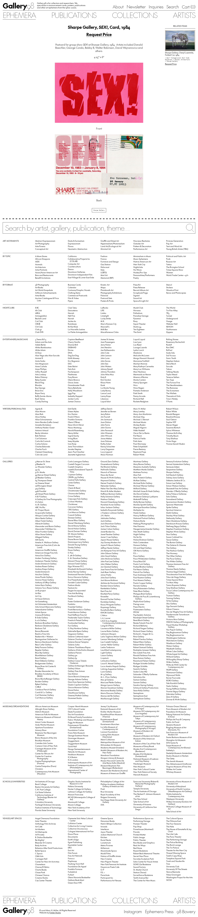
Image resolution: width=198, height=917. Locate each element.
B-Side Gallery (41, 617)
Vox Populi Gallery (174, 629)
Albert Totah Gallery (44, 521)
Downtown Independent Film (80, 274)
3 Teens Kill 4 (40, 339)
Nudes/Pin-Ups (140, 272)
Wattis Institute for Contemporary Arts (175, 795)
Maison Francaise (75, 794)
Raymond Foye (139, 452)
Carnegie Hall (41, 859)
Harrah (71, 313)
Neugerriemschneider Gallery (146, 529)
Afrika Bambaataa (43, 347)
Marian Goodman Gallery (112, 688)
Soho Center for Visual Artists (145, 861)
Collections (134, 15)
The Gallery (171, 548)
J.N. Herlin (105, 515)
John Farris (105, 425)
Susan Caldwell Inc (174, 537)
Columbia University (44, 802)
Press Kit (136, 284)
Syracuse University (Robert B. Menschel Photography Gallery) (146, 783)
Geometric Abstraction (77, 249)
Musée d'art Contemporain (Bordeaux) (145, 750)
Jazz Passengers (108, 342)
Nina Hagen (138, 388)
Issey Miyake (73, 441)
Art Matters (40, 829)
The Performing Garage (176, 839)
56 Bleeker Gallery (43, 477)
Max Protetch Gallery (142, 477)
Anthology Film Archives (45, 823)
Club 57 (38, 329)
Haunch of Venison (109, 472)
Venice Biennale (173, 872)
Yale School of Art (173, 811)
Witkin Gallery (172, 662)
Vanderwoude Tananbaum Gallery (177, 615)
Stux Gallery (171, 534)
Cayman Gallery (75, 474)
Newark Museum (140, 774)
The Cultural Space (174, 818)
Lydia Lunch (138, 350)
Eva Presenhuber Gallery (78, 580)
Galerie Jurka (74, 644)
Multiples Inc (138, 510)
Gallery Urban (74, 668)
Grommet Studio (75, 698)
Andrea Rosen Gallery (44, 566)
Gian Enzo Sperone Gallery (79, 682)
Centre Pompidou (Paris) (45, 766)
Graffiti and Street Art (110, 241)
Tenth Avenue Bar (140, 878)
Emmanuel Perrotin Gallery (79, 574)
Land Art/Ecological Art (111, 246)
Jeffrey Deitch (106, 408)
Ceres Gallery (74, 482)
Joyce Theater (107, 832)
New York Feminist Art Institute (113, 864)
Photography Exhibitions (111, 293)
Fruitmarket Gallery (76, 623)
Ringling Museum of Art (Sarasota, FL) (176, 728)
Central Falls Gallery (77, 480)
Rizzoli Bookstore (140, 850)
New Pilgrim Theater (109, 861)
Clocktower (72, 504)
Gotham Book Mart (76, 880)
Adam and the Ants (43, 342)
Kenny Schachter (108, 446)
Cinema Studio (41, 878)
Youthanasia (171, 329)
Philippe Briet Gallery (142, 594)
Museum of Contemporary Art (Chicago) (146, 707)
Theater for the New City (176, 850)
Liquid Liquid (139, 339)
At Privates (39, 834)
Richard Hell (138, 399)
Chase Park (40, 872)
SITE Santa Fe (172, 743)
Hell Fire (71, 316)
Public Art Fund (172, 722)
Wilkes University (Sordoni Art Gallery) (179, 802)
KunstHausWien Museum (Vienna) (111, 715)
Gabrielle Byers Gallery (78, 631)
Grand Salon (73, 690)
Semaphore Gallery (141, 698)
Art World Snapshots (44, 290)
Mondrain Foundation (110, 755)
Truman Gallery (173, 595)
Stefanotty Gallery (174, 518)
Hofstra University (75, 786)
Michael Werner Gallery (143, 486)
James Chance (74, 401)
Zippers (169, 332)
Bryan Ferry (40, 393)
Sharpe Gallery (99, 210)
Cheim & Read (74, 488)
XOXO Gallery (172, 680)
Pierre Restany (139, 449)
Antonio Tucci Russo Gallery (47, 588)
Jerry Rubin (105, 414)
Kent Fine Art (106, 591)
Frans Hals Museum (76, 733)
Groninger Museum (76, 738)
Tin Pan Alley (172, 310)
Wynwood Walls (173, 675)
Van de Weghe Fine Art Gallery (179, 612)
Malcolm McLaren (141, 355)
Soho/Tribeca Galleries (176, 494)
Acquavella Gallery (43, 513)
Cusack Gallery (74, 515)
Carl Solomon (41, 438)
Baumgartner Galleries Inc (46, 639)
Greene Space (107, 818)
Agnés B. (39, 408)
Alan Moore (40, 411)
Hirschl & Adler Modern (111, 491)
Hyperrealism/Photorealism (113, 243)
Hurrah (71, 318)
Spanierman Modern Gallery (178, 502)
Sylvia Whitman (173, 430)
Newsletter (136, 6)
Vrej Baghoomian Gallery (177, 632)
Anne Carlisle (41, 366)
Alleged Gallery (42, 537)
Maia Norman (107, 454)
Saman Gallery (139, 679)
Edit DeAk (72, 408)
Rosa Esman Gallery (142, 658)
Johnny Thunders (108, 371)
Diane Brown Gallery (77, 539)
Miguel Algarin (140, 427)
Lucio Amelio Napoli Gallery (113, 666)
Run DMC (170, 347)
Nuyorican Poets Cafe (110, 867)
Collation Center (75, 823)
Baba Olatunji (41, 377)
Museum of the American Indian (144, 739)
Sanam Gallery (139, 682)
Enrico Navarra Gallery (78, 577)
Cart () (188, 6)
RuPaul (169, 350)
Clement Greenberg (43, 452)
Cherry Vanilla (74, 342)
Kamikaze (72, 324)
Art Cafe (38, 826)
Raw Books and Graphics (144, 842)
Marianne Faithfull (141, 361)
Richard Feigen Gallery (143, 628)
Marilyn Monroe (140, 363)
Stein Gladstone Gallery (176, 521)
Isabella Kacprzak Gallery (112, 510)
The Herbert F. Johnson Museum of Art (147, 795)
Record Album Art (141, 290)
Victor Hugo (171, 441)
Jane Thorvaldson (75, 446)
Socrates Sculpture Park (143, 859)
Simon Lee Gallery (174, 483)
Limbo (103, 313)
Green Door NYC (75, 882)
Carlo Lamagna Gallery (78, 461)
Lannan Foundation (109, 732)
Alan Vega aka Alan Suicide (47, 355)
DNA (70, 353)
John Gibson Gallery (109, 553)
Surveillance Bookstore (143, 875)
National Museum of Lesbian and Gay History (145, 760)
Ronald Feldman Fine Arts (144, 655)
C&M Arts (39, 856)
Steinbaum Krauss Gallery (177, 523)
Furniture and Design (110, 261)
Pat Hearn (137, 435)
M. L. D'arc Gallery (109, 677)
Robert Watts (138, 454)
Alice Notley (40, 417)
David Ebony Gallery (77, 525)
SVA (102, 805)
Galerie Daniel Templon (78, 642)
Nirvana (137, 310)
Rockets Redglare (140, 401)
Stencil (169, 284)
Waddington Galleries (176, 638)
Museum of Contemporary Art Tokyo (146, 717)
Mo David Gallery (141, 494)
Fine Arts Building (75, 593)
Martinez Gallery (140, 461)
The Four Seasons (173, 823)
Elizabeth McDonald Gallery (80, 569)
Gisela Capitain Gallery (78, 684)
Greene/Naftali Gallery (78, 695)
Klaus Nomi (106, 382)
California (72, 256)
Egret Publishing (75, 842)
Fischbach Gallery (76, 596)
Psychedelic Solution (142, 615)
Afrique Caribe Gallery (45, 515)
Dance (71, 269)
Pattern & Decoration (142, 246)
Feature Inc (72, 588)
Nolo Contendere (140, 542)
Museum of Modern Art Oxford (146, 736)
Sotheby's (170, 750)
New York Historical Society (145, 772)
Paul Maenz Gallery (142, 580)
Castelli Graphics (75, 467)
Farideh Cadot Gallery (77, 582)
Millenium (105, 848)
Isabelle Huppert (75, 396)
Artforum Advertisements (45, 293)
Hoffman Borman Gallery (111, 494)
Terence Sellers (172, 377)
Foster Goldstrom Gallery (78, 601)
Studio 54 (137, 326)
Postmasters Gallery (141, 609)
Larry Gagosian (107, 449)
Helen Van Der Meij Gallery (112, 488)
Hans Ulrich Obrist (76, 425)
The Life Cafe (172, 834)
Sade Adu (170, 353)
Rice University (107, 791)
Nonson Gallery (140, 545)
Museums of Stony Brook (143, 746)
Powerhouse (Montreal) (143, 829)
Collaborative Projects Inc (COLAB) (79, 260)
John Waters (106, 366)
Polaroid (104, 295)
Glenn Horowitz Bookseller (79, 877)
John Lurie (105, 358)
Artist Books (40, 295)
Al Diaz (38, 353)
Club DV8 (39, 332)
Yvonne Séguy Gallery (175, 691)
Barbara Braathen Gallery (46, 623)
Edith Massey (73, 358)
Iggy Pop (72, 393)
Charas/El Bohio (42, 867)
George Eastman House (78, 735)
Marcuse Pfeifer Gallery (111, 682)
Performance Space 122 (143, 818)
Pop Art (169, 243)
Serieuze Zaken (173, 467)
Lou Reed (137, 344)
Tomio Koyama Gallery (176, 585)
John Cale (105, 353)
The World (170, 307)
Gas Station (106, 264)
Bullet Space (40, 850)
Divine (70, 350)
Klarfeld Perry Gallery (110, 594)
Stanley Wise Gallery (175, 515)
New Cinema (106, 859)
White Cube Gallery (174, 651)
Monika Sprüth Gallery (143, 504)
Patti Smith (138, 393)
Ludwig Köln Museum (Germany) (110, 735)
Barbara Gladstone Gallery (47, 625)
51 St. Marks (40, 472)
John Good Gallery (109, 556)
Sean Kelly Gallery (141, 690)
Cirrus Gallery (74, 496)
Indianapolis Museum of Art (80, 762)
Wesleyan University (175, 799)
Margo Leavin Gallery (110, 685)
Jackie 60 (72, 321)
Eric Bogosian (74, 361)
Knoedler (105, 596)
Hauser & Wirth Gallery (111, 477)
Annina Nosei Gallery (44, 580)
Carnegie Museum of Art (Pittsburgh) (45, 749)
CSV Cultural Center (76, 709)
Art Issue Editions (42, 598)
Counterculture (74, 266)
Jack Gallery (106, 521)
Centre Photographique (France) (45, 762)
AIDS (37, 261)
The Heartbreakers (174, 385)
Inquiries (156, 6)
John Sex (104, 363)
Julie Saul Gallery (108, 577)
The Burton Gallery (174, 542)
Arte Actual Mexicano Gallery (48, 607)
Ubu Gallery (171, 603)
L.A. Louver (105, 618)
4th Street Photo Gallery (45, 494)
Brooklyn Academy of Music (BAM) (47, 675)
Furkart (71, 874)
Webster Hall (172, 324)
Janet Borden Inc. (108, 531)
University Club (172, 866)
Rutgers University (108, 797)
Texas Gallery (172, 539)
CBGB (37, 324)
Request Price (99, 34)
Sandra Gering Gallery (143, 685)
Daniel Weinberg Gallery (79, 523)
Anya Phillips (40, 369)
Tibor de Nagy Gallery (176, 577)
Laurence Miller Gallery (111, 628)
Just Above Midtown (109, 580)
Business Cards (74, 284)
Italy (102, 270)
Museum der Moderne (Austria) (114, 770)
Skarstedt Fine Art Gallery (177, 488)
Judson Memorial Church (111, 834)
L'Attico (104, 615)
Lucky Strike (106, 318)
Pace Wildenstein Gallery (144, 558)
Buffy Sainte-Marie (43, 396)
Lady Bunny (106, 390)
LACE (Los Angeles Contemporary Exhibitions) (113, 622)
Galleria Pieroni (75, 652)
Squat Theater (139, 324)
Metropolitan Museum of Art (113, 742)
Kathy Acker (106, 444)
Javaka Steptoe (74, 449)
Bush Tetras (40, 399)
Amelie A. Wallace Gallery (46, 542)
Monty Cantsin (139, 380)
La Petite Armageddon (78, 332)
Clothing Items (74, 293)
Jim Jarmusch (106, 419)
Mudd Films (106, 853)
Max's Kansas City (108, 324)
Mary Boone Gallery (142, 464)
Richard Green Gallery (143, 631)
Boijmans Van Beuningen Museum (46, 734)
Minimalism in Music (142, 256)
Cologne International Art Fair (81, 831)
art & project (40, 590)
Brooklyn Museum (42, 740)
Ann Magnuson (41, 363)
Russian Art (171, 261)
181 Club (38, 310)
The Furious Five (173, 382)
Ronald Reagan (173, 414)
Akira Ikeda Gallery (43, 518)
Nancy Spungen (140, 382)
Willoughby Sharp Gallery (177, 659)
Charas (71, 485)
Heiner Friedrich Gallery (111, 483)
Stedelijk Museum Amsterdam (179, 753)
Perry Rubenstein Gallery (144, 588)
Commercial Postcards (77, 295)
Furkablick (72, 872)
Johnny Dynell (107, 369)
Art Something (41, 601)
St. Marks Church (140, 869)
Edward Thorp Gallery (77, 561)
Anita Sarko (40, 361)
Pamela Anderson (141, 390)
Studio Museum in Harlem (177, 756)
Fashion (104, 256)
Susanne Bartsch (173, 427)
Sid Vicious (171, 355)
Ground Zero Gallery (109, 461)
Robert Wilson (172, 408)
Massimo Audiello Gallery (144, 467)
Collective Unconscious (78, 828)
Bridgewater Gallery (44, 663)
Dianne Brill (73, 344)
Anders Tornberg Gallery (46, 558)
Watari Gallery (172, 646)
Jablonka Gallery (108, 518)
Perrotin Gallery (140, 585)
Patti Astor (137, 441)
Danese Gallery (74, 517)
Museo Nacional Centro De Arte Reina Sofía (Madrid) (113, 761)
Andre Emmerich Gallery (45, 563)
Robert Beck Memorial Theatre (146, 853)
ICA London (73, 760)
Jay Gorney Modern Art (111, 542)
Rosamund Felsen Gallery (144, 660)
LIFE (102, 310)
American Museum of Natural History (48, 718)
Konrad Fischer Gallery (110, 599)
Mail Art (104, 275)
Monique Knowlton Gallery (144, 507)
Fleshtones (72, 374)
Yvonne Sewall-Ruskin (175, 444)
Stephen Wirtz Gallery (175, 531)
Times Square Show (174, 270)
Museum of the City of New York (146, 743)
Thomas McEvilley (174, 433)
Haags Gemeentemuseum (79, 749)
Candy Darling (41, 401)
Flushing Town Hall (76, 864)
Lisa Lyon (137, 342)
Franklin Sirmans (75, 419)
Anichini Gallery (42, 574)
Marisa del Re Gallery (110, 696)
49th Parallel (40, 491)
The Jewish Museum (174, 761)
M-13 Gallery (106, 674)
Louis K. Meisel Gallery (110, 663)
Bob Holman (40, 435)
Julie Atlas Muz (107, 374)
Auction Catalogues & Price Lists (47, 299)
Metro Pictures (107, 845)
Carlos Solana (41, 444)
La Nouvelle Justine (76, 329)
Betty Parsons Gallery (44, 647)
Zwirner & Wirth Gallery (176, 699)
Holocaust (105, 267)
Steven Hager (172, 425)
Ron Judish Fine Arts (141, 652)
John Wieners (106, 433)
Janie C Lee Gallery (109, 537)
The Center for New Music (144, 880)
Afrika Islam (40, 350)
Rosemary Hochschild (175, 342)
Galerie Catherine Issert (78, 636)
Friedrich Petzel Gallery (78, 620)
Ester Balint (72, 366)
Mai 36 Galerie (107, 679)
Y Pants (169, 401)
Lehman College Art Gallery (80, 791)
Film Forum (72, 853)
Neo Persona (139, 526)
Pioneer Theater (140, 823)
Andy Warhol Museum (44, 724)
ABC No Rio (40, 507)
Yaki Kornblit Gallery (175, 683)
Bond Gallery (40, 658)
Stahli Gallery (172, 513)
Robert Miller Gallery (142, 644)
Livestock (105, 658)
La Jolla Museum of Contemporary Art (109, 728)
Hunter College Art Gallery (79, 789)
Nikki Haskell (139, 430)
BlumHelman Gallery (44, 655)
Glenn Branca (74, 380)
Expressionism (74, 243)
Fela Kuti (71, 369)
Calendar (72, 287)
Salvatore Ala (139, 677)
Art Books (39, 287)
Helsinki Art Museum (77, 752)
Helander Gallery (108, 486)
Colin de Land (41, 454)
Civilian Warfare (75, 501)
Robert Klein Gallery (142, 642)
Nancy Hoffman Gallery (143, 515)
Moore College (74, 805)
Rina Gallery (138, 636)
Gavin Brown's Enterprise (78, 676)
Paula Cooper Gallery (142, 583)
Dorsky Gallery (74, 547)
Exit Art (71, 850)
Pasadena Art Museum (176, 711)
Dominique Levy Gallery (78, 542)
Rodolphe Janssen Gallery (144, 650)
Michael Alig (139, 417)
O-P (102, 869)
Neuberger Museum (142, 763)
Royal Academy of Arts (110, 794)
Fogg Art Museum (75, 722)
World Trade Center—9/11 (177, 275)
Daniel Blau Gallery (76, 520)
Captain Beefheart (76, 339)
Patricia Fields (139, 438)
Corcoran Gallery (75, 507)
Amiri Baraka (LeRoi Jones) (46, 422)
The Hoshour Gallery (175, 550)
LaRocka (104, 307)
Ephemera (19, 15)
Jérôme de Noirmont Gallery (113, 583)
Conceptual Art (41, 249)
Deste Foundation (75, 711)
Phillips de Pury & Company (178, 719)
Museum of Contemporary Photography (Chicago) (144, 727)
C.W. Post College (43, 789)
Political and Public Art (176, 256)
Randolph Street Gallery (143, 617)
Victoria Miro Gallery (175, 619)
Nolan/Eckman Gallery (143, 539)
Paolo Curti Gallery (141, 564)
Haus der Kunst (107, 475)
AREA (37, 313)
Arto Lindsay (40, 374)
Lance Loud (106, 393)
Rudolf (169, 344)
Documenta (73, 837)
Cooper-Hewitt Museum (78, 706)
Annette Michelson (43, 425)
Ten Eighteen (139, 329)
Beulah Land (40, 318)
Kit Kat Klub (73, 326)
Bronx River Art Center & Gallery (45, 667)
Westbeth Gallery (173, 648)
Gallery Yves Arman (76, 671)
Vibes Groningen (173, 874)
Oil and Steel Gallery (142, 548)
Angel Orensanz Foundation (47, 818)
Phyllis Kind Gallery (141, 601)
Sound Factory (139, 867)
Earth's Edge (73, 839)
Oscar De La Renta (141, 433)
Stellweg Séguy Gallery (176, 526)
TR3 (167, 313)
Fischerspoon (73, 371)
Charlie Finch (41, 449)
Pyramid (137, 318)
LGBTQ (104, 272)
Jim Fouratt (105, 417)
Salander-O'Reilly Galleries (145, 674)
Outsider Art (138, 243)
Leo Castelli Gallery (109, 642)
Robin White (171, 411)
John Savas (105, 361)
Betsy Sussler (40, 380)
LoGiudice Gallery (109, 660)
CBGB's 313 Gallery (76, 477)
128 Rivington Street (43, 486)
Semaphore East (140, 696)
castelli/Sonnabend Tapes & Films (80, 470)
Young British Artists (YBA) (177, 249)
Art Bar (38, 593)
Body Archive (40, 845)
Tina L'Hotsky (172, 399)
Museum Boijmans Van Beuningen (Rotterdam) (112, 766)
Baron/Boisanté (42, 631)
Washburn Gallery (174, 643)
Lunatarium (106, 842)
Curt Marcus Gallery (76, 512)
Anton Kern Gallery (43, 585)
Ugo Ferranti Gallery (175, 606)
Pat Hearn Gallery (141, 569)
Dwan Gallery (74, 550)
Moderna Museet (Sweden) (112, 747)
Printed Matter (139, 834)
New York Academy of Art (79, 807)
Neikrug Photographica (143, 523)
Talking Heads (172, 371)
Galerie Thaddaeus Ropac (79, 647)
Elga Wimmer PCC (76, 566)
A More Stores (41, 256)
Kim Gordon (106, 380)
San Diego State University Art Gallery (113, 801)
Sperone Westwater (174, 504)
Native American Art (142, 261)
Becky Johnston (41, 433)
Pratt (103, 789)
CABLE (38, 687)
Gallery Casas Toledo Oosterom (77, 661)
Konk (103, 385)
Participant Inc (107, 878)
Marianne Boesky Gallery (111, 690)
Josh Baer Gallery (108, 572)
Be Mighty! (39, 840)
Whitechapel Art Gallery (176, 654)
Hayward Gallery (108, 480)
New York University (76, 810)
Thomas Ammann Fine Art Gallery (177, 565)
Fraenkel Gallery (75, 607)
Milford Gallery (140, 488)
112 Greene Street (42, 483)
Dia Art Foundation (76, 714)
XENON (169, 326)
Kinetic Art (105, 284)
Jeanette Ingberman (76, 454)
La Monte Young (108, 388)
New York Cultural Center (144, 769)
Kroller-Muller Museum (111, 711)
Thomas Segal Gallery (175, 571)
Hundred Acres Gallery (110, 504)
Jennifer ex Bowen (108, 411)
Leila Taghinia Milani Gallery (113, 636)
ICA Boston (72, 757)
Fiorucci (71, 858)
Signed (136, 295)
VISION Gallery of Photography (179, 622)
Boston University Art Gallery (47, 787)
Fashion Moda (74, 585)
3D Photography (42, 284)
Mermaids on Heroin (142, 374)
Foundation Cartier (76, 730)
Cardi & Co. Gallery (43, 692)
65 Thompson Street (43, 480)
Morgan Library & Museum (112, 758)
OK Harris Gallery (141, 550)
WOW (169, 880)
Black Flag (39, 382)
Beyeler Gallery (41, 650)
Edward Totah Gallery (77, 563)
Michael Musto (139, 422)
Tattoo (169, 264)
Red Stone (137, 848)
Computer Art (73, 264)
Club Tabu (72, 307)
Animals (38, 264)
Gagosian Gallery (75, 634)
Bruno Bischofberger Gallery (47, 678)
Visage (169, 321)
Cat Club (39, 321)
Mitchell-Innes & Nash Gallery (146, 491)
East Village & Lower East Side (81, 277)
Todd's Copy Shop (174, 855)
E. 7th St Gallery (74, 555)
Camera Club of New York (46, 746)
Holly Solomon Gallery (110, 496)
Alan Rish (39, 414)
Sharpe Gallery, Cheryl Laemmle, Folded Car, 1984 (179, 53)
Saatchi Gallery (140, 669)
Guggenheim (73, 741)
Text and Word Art (174, 246)
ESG (70, 363)
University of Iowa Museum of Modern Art (178, 782)
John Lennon (106, 355)
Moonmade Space (109, 850)
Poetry (136, 278)
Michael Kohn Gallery (142, 483)
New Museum (139, 766)
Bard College (41, 784)
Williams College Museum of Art (178, 807)
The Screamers (172, 390)
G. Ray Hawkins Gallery (78, 628)
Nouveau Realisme (141, 241)
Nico (135, 385)
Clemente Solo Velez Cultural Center (80, 819)
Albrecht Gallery (42, 523)
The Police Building (174, 842)
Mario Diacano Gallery (111, 693)
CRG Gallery (73, 509)
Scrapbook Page (140, 293)
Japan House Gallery (110, 539)
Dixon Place (73, 834)
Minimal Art (106, 249)
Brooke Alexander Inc (44, 671)
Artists (184, 15)
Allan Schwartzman (43, 419)
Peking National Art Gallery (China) (178, 715)
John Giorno (106, 427)
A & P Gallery (41, 496)
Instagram (133, 911)
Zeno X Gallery (172, 697)
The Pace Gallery (173, 558)
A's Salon (39, 502)
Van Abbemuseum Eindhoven (179, 764)
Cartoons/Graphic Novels (79, 290)
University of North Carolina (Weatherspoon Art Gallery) (179, 790)
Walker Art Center (174, 769)
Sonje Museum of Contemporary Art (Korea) (178, 746)
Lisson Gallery (107, 655)
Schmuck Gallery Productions (145, 688)
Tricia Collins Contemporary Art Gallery (179, 591)
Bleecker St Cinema (43, 842)
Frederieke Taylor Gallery (79, 617)
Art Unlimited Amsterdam (46, 604)
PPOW (136, 612)
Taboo (169, 369)
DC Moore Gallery (76, 534)
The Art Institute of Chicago (145, 791)
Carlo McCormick (42, 441)
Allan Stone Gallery (43, 534)
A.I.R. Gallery (41, 504)
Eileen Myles (73, 411)
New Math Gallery (141, 531)
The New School (140, 799)
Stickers (169, 287)
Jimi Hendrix (106, 347)
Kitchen (104, 837)
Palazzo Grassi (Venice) (176, 706)
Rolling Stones (172, 339)
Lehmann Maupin (108, 634)
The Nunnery (171, 553)
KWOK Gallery (107, 612)
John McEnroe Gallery (110, 558)
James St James (107, 339)
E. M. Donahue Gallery (77, 558)
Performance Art (140, 249)
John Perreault (107, 430)
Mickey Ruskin (139, 425)
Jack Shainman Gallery (111, 523)
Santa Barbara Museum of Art (179, 737)
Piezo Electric (139, 607)
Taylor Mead (171, 374)
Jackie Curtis (73, 399)
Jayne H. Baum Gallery (110, 545)
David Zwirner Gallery (77, 531)
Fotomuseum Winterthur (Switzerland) (78, 726)
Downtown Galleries (76, 272)
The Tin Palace (172, 847)
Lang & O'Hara (107, 625)
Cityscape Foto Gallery (77, 499)
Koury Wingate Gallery (111, 604)
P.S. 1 (135, 553)
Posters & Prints (107, 301)
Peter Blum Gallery (141, 591)
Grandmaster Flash (76, 385)
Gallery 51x (72, 655)
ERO (70, 847)
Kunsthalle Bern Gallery (111, 610)
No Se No (137, 537)
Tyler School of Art (141, 801)
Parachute (105, 875)
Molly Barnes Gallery (142, 502)
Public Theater (139, 840)
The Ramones (172, 388)
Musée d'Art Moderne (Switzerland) (142, 755)
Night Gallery (139, 534)
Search (172, 6)
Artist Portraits (41, 270)
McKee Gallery (139, 480)
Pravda (136, 832)
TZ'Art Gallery (172, 601)
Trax (168, 864)
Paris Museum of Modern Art (178, 709)
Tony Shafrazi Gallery (175, 588)
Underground (172, 318)
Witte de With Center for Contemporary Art (176, 666)
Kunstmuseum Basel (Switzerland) (109, 720)
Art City (38, 596)
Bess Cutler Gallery (43, 644)
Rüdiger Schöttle (140, 666)
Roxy (135, 321)
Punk (168, 259)
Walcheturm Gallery (175, 640)
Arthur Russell (41, 371)
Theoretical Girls (173, 396)
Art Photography (42, 243)
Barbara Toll (40, 628)
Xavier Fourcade (173, 678)
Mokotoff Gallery (140, 499)
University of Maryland (176, 786)
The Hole (170, 826)
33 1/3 (37, 469)
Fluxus (70, 246)
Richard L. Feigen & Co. (143, 634)
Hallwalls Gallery (108, 469)
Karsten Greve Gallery (110, 585)
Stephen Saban (173, 361)
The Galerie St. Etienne (176, 545)
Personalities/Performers (144, 275)
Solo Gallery (171, 496)
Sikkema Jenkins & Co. (175, 480)
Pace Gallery (139, 556)
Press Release (139, 287)
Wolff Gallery (172, 669)
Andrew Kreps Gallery (44, 569)
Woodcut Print (172, 290)
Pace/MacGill (139, 561)
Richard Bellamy (140, 625)
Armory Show (40, 730)
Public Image (139, 837)
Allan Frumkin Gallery (44, 531)
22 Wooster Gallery (43, 467)
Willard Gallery (173, 656)
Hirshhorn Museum (76, 754)
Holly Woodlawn (75, 390)
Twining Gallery (173, 598)
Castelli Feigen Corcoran (78, 464)
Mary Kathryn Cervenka (143, 366)
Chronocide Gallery (76, 493)
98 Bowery (186, 911)
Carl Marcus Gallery (44, 697)
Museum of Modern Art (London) (143, 732)
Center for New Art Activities (47, 861)
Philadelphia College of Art (112, 781)
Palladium (137, 313)
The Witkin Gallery (174, 561)
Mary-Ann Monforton (142, 414)
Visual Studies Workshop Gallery (176, 626)
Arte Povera (40, 246)
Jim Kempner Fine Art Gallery (113, 550)
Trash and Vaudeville (175, 861)
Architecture (40, 267)
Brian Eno (39, 390)
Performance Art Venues (111, 880)
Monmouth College (76, 802)
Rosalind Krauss (173, 417)
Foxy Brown (73, 377)
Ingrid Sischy (73, 435)
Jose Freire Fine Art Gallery (112, 569)
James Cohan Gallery (110, 529)
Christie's (39, 769)
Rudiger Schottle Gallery (143, 663)
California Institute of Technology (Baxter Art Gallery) (46, 797)
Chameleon (40, 864)
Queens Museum (173, 724)
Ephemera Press (159, 911)
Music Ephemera (140, 259)
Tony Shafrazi (172, 438)
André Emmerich (42, 571)
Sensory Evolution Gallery (177, 461)
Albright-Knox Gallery (44, 709)
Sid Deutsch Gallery (174, 475)
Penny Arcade (139, 396)
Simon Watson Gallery (175, 486)
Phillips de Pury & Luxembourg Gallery (146, 597)
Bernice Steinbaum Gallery (46, 642)
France (104, 259)
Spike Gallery (172, 507)
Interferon (105, 829)
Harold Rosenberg (76, 430)
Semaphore (138, 693)
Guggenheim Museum (77, 743)
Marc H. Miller (139, 408)
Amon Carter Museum (44, 722)
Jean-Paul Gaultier (76, 452)
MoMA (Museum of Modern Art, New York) (114, 751)
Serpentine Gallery (174, 469)
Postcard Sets (106, 298)
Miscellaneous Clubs (110, 332)
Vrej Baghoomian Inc (175, 635)
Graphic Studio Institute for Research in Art (79, 782)
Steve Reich (171, 363)
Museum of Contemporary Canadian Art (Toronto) (144, 722)
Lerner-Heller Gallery (110, 644)
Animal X (39, 358)
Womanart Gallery (174, 672)
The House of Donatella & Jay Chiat (178, 830)
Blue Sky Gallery (42, 652)
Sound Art (137, 298)
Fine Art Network (75, 855)
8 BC (37, 307)
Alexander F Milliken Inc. (46, 529)
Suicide (169, 366)
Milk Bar (104, 329)
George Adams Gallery (78, 679)
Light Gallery (106, 652)
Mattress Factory (140, 472)
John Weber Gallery (109, 564)
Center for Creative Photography (43, 757)
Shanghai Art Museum (175, 740)
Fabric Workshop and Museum (81, 720)
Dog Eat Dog (73, 355)
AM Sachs (39, 539)
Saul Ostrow (171, 419)
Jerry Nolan (106, 344)
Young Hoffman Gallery (176, 688)
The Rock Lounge (173, 845)
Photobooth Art (107, 290)
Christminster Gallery (77, 490)
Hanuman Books (108, 821)
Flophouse (72, 861)
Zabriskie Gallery (173, 694)
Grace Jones (73, 382)
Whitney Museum (173, 772)
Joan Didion (106, 422)
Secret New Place (140, 856)
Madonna (137, 353)
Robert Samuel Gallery (143, 647)
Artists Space (40, 612)
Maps (103, 287)
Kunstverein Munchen (110, 724)
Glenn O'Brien (74, 422)
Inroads (104, 826)
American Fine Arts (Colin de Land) (47, 546)
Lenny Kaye (106, 396)
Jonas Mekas (106, 438)
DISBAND (72, 347)
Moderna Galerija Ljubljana (145, 496)
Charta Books (41, 869)
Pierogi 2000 (138, 604)
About (118, 6)
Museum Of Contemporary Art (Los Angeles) (146, 712)
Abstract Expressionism (45, 241)
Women (169, 272)
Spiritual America (173, 510)
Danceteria (73, 310)
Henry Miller (73, 433)
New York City (139, 264)
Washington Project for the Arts (179, 877)
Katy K (103, 377)
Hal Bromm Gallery (109, 467)
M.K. (103, 321)
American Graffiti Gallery (46, 550)
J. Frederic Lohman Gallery (112, 513)
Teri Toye (170, 380)
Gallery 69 (72, 658)
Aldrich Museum (42, 711)
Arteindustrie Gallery (44, 609)
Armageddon (41, 316)
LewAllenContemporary (111, 650)
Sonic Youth (171, 358)
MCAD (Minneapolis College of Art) (81, 798)
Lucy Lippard (106, 452)
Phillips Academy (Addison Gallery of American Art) (112, 785)
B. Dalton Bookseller (43, 837)
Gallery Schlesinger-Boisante (80, 665)
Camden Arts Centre (44, 743)
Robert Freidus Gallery (143, 639)
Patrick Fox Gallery (141, 572)
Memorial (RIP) (107, 278)
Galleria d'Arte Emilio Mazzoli (81, 650)
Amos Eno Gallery (43, 555)
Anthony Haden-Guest (44, 427)
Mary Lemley (139, 411)
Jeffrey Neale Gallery (110, 548)
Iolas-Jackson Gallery (110, 507)
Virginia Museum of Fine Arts (178, 766)
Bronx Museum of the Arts (46, 738)
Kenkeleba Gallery (109, 588)
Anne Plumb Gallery (44, 577)
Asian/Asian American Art (46, 272)
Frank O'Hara (74, 417)
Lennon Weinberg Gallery (112, 639)
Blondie (38, 385)
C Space (38, 853)
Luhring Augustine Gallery (112, 669)
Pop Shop (137, 826)
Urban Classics (172, 609)
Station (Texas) (139, 872)
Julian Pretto (106, 575)
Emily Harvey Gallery (77, 571)
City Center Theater (43, 880)
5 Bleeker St (40, 464)
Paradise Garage (140, 316)
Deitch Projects (74, 536)
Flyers (70, 301)
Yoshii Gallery (172, 686)
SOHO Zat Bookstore (142, 864)
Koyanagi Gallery (108, 607)
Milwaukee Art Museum (111, 745)
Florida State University (45, 810)
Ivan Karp (72, 444)
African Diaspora (42, 259)
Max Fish (137, 475)
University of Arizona (142, 804)
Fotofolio (71, 604)
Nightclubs (138, 267)
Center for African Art (44, 753)
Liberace (104, 399)
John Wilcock (106, 435)
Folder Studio (55, 912)
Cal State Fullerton (43, 792)
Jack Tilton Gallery (109, 526)
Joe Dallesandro (108, 350)
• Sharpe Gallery (171, 61)
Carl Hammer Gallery (44, 695)
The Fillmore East (173, 821)
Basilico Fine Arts (42, 634)
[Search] (99, 230)
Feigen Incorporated (77, 590)
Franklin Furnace (75, 869)
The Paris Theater (173, 837)
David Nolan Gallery (77, 528)
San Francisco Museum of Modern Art (177, 733)
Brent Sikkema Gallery (44, 660)
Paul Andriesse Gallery (143, 575)
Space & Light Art (140, 301)
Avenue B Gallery (42, 615)
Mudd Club (138, 307)
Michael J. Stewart (141, 419)
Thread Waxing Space (176, 853)
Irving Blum (73, 438)
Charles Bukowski (42, 446)
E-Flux (70, 552)
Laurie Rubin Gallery (110, 631)
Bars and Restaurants (44, 275)
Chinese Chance (42, 875)
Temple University (141, 788)
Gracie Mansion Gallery (78, 687)
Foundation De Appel (77, 866)
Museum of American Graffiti (113, 773)
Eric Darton (72, 414)
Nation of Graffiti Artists (111, 856)
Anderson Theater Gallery (46, 561)
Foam (70, 598)
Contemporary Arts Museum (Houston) (47, 772)
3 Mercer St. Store (42, 461)
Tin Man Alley (172, 582)
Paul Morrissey (139, 444)
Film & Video (73, 298)
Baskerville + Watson (44, 636)
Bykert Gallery (41, 684)
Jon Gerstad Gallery (109, 566)
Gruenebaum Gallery (110, 464)
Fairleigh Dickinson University (48, 805)
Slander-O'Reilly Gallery (176, 491)
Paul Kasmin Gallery (142, 577)
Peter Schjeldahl (140, 446)
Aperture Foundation (44, 727)
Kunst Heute (106, 840)
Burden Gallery (41, 681)
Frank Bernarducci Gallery (79, 609)
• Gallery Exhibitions (181, 60)
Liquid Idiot (106, 401)
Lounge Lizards (140, 347)
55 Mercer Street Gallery (45, 475)
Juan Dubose (106, 441)
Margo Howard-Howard (143, 358)
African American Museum (46, 706)
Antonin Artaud (41, 430)
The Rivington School (175, 267)
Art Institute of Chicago (45, 781)
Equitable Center (75, 845)
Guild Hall (72, 746)
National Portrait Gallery (144, 518)
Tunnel (169, 316)
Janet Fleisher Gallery (110, 534)
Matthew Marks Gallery (143, 469)
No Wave (137, 270)
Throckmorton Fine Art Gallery (179, 574)
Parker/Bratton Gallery (143, 566)
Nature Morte (139, 521)
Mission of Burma (140, 377)
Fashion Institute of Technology (48, 807)
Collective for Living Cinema (80, 826)
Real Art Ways (139, 845)
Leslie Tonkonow (108, 647)
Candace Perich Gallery (45, 689)
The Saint (137, 332)
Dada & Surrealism (76, 241)
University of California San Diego (145, 808)
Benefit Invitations (42, 278)
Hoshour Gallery (108, 499)
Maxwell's (105, 326)
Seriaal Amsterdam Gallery (178, 464)
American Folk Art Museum (46, 714)
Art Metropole (41, 832)
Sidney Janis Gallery (175, 477)
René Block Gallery (141, 620)
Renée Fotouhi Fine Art (142, 623)
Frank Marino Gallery (77, 612)
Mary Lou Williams (141, 369)
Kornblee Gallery (108, 602)
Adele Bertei (40, 344)
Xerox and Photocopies (176, 293)
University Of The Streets (176, 869)
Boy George (40, 388)
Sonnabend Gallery (174, 499)
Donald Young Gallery (77, 544)
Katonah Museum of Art (111, 709)
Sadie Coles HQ (140, 671)
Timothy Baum (172, 435)
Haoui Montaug (74, 427)
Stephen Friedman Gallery (177, 529)
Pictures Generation (174, 241)
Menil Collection (108, 739)
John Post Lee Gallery (110, 561)
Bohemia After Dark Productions (48, 848)
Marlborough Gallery (110, 698)
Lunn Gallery (106, 671)
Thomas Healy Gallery (175, 569)
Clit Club (39, 326)
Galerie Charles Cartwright (79, 639)
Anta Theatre (40, 821)
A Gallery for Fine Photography (48, 499)
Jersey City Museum (109, 706)
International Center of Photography (77, 771)
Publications (73, 15)
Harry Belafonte (74, 388)
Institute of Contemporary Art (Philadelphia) (80, 766)
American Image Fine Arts (46, 552)
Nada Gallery (139, 513)
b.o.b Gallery (41, 620)
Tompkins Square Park (175, 858)
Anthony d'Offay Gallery (45, 582)
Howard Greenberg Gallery (112, 502)
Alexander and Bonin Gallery (47, 526)
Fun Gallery (73, 625)
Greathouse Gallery (76, 692)
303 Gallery (40, 488)
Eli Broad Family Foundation (80, 717)
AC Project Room (42, 510)
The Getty (170, 758)
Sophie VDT (171, 422)
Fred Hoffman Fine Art (77, 615)
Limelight (105, 316)
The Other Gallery (174, 556)
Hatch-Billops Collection (111, 823)
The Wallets (171, 393)
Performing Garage (141, 821)
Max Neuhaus (139, 371)
